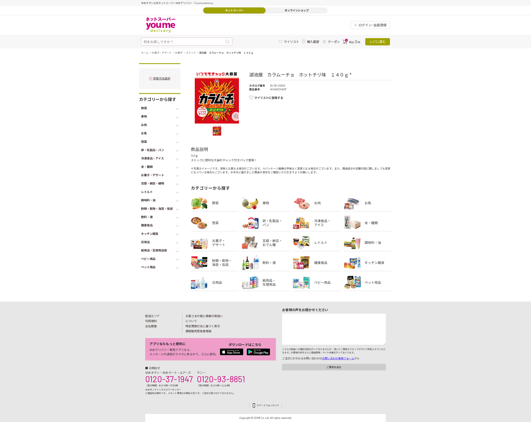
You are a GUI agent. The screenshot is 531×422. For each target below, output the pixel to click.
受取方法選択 (161, 78)
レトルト (317, 242)
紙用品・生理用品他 (266, 282)
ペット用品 (368, 282)
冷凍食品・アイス (317, 223)
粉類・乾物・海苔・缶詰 (215, 262)
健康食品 (317, 262)
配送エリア (152, 316)
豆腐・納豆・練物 (266, 242)
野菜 (215, 203)
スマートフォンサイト (268, 405)
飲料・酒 (266, 262)
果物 (266, 203)
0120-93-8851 (221, 379)
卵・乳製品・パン (266, 223)
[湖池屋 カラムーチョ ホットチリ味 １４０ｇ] (217, 98)
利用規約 (151, 321)
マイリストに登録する (268, 97)
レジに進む (377, 42)
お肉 (317, 203)
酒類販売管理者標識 (198, 331)
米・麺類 (368, 223)
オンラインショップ (297, 10)
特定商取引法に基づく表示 (202, 326)
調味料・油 (368, 242)
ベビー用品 (317, 282)
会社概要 (151, 326)
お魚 (368, 203)
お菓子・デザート (215, 242)
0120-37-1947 (169, 379)
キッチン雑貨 (368, 262)
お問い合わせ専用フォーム (338, 358)
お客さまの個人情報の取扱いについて (204, 318)
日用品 (215, 282)
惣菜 (215, 223)
